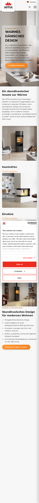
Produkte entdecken (16, 65)
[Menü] (35, 7)
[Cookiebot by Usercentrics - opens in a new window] (28, 223)
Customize (18, 271)
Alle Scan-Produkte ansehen (16, 347)
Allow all (19, 264)
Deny (19, 278)
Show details (28, 258)
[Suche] (29, 7)
